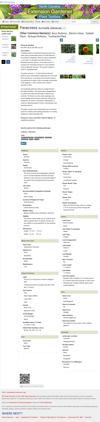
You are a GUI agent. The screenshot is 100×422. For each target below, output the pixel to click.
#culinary (37, 139)
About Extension (7, 417)
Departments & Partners (29, 417)
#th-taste (31, 139)
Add (24, 143)
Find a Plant (16, 22)
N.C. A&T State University (27, 396)
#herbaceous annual (39, 137)
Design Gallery (28, 22)
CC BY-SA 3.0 (89, 61)
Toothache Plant (57, 36)
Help (38, 22)
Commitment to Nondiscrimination (20, 402)
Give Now (46, 22)
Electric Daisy (76, 33)
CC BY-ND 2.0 (71, 60)
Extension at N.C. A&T (75, 417)
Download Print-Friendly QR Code (32, 386)
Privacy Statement (45, 402)
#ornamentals (25, 139)
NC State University (8, 396)
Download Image (70, 61)
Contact (56, 22)
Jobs (17, 417)
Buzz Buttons (59, 33)
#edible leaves (48, 137)
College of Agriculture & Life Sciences (53, 417)
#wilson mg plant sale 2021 (27, 137)
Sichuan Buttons (37, 36)
